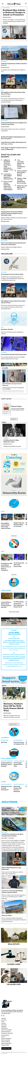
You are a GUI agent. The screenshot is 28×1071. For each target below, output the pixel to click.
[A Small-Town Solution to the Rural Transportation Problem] (14, 821)
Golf (4, 698)
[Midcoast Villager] (6, 405)
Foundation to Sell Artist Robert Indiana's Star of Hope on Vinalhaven (6, 564)
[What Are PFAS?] (14, 903)
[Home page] (14, 3)
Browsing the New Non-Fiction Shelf (12, 274)
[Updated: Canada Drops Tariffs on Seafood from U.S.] (14, 53)
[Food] (14, 500)
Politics (3, 209)
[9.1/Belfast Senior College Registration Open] (14, 427)
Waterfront (4, 61)
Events (4, 419)
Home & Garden (6, 587)
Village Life (4, 272)
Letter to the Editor (6, 781)
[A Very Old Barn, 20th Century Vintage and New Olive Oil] (7, 593)
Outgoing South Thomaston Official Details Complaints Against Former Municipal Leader (12, 213)
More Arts (14, 571)
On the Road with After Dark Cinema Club (13, 354)
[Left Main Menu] (2, 4)
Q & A (2, 327)
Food (2, 90)
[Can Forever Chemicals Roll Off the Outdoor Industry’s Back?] (14, 879)
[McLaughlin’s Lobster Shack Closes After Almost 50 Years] (14, 81)
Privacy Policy (5, 1050)
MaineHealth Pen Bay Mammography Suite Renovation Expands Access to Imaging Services (14, 655)
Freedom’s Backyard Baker (10, 383)
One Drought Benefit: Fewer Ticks (18, 761)
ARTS (2, 548)
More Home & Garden (14, 608)
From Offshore (4, 737)
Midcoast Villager (16, 403)
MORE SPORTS (13, 721)
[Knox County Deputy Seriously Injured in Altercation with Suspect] (14, 232)
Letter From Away (18, 737)
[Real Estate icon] (14, 932)
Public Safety (4, 120)
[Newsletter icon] (14, 972)
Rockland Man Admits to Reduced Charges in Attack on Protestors (14, 12)
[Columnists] (14, 749)
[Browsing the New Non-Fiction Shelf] (14, 263)
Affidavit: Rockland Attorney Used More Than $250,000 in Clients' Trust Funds (8, 165)
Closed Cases (13, 961)
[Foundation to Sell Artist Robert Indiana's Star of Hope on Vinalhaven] (7, 554)
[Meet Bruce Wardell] (14, 318)
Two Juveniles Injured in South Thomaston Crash (21, 164)
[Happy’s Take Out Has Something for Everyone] (19, 514)
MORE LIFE (13, 416)
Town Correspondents (8, 755)
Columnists (5, 734)
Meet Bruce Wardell (7, 329)
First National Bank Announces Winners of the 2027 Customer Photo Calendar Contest (14, 639)
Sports (4, 682)
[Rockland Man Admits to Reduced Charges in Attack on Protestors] (14, 32)
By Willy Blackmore (7, 386)
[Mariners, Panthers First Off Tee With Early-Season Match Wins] (14, 690)
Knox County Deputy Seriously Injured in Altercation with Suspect (8, 185)
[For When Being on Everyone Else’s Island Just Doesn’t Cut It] (19, 593)
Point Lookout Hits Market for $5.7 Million (22, 173)
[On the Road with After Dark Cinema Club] (14, 344)
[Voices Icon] (14, 729)
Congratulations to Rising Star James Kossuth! (6, 761)
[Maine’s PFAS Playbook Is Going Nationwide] (14, 856)
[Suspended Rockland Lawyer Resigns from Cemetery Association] (14, 112)
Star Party (4, 739)
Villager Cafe (14, 981)
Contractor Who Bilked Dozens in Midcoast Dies (8, 176)
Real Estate (13, 941)
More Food (14, 532)
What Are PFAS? (7, 912)
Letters (3, 778)
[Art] (14, 540)
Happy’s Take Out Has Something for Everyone (21, 180)
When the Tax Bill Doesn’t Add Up (22, 187)
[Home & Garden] (14, 579)
